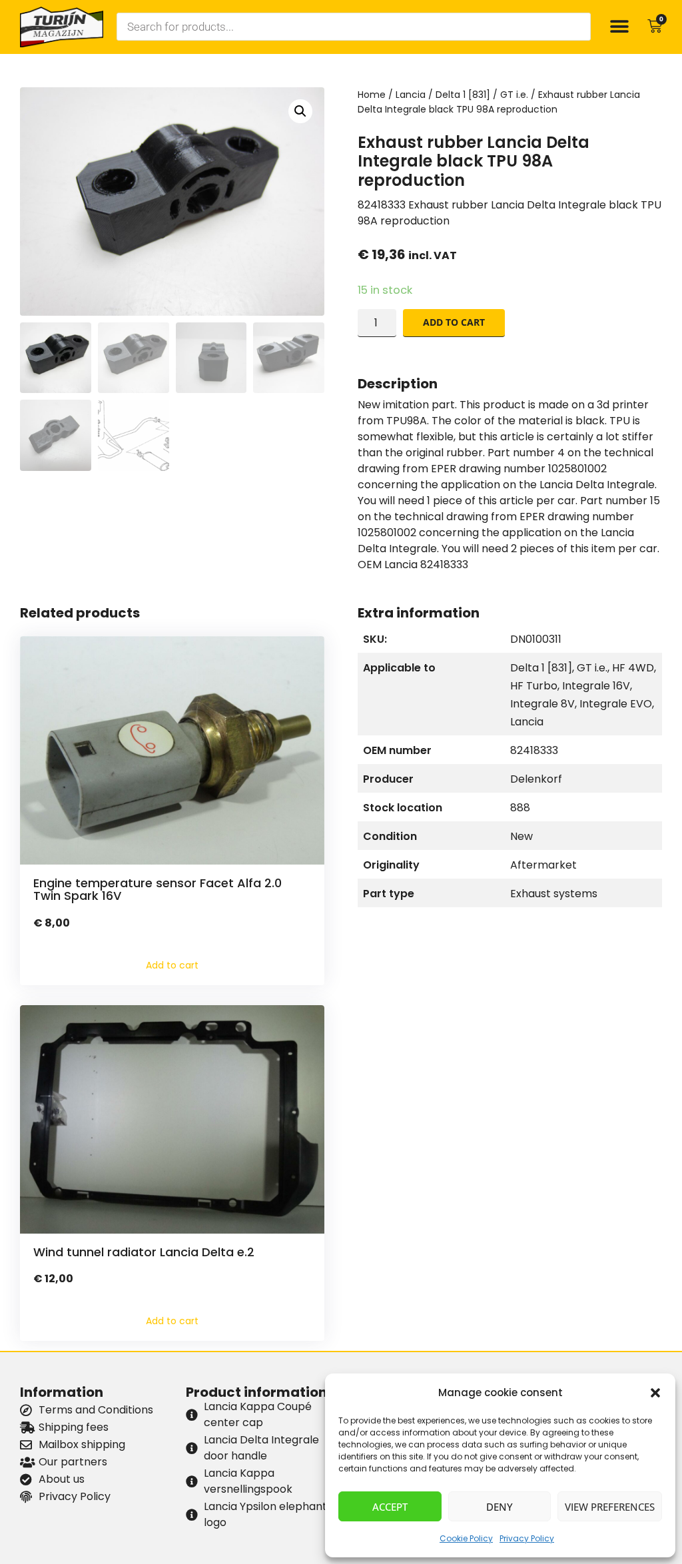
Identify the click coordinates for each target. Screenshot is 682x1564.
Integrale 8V (542, 703)
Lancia (411, 94)
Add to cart (454, 322)
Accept (390, 1506)
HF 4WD (633, 667)
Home (372, 94)
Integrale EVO (615, 703)
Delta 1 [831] (463, 94)
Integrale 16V (596, 685)
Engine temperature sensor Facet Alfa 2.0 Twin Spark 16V (157, 890)
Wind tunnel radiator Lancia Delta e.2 (143, 1252)
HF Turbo (533, 685)
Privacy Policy (527, 1538)
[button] (655, 1392)
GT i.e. (514, 94)
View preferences (610, 1506)
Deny (499, 1506)
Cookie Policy (466, 1538)
